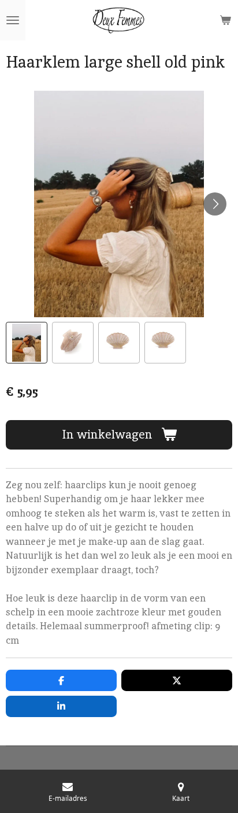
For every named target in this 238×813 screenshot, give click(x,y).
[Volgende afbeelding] (214, 204)
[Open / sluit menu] (12, 20)
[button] (26, 342)
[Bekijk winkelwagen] (225, 20)
